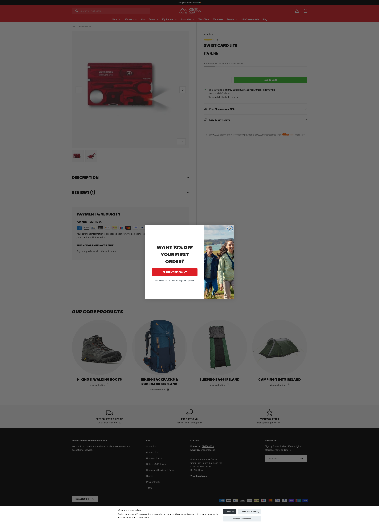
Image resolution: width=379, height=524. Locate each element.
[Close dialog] (230, 228)
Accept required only (249, 511)
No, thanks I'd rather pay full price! (174, 280)
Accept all (229, 511)
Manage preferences (242, 518)
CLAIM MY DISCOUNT (175, 272)
